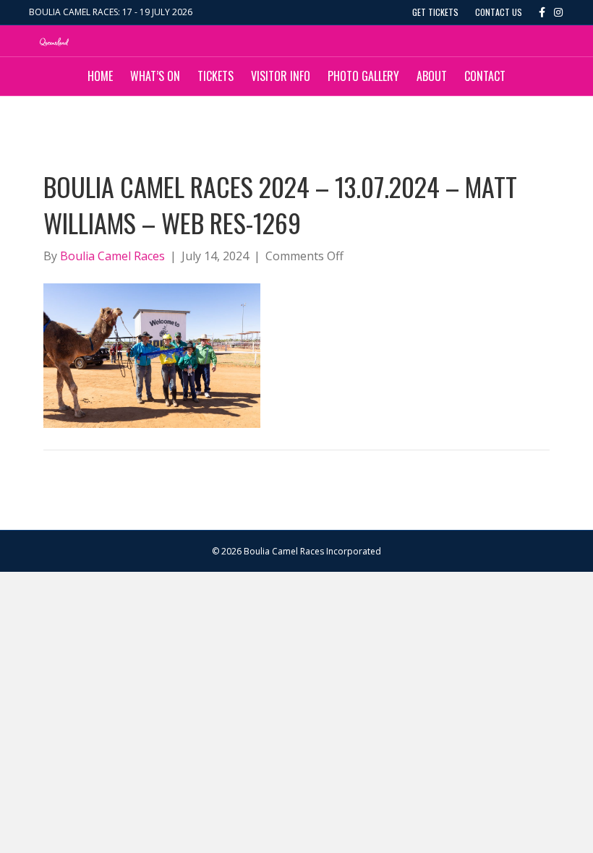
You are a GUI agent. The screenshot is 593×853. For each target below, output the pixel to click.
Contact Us (498, 12)
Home (100, 76)
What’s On (155, 76)
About (432, 76)
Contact (484, 76)
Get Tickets (435, 12)
